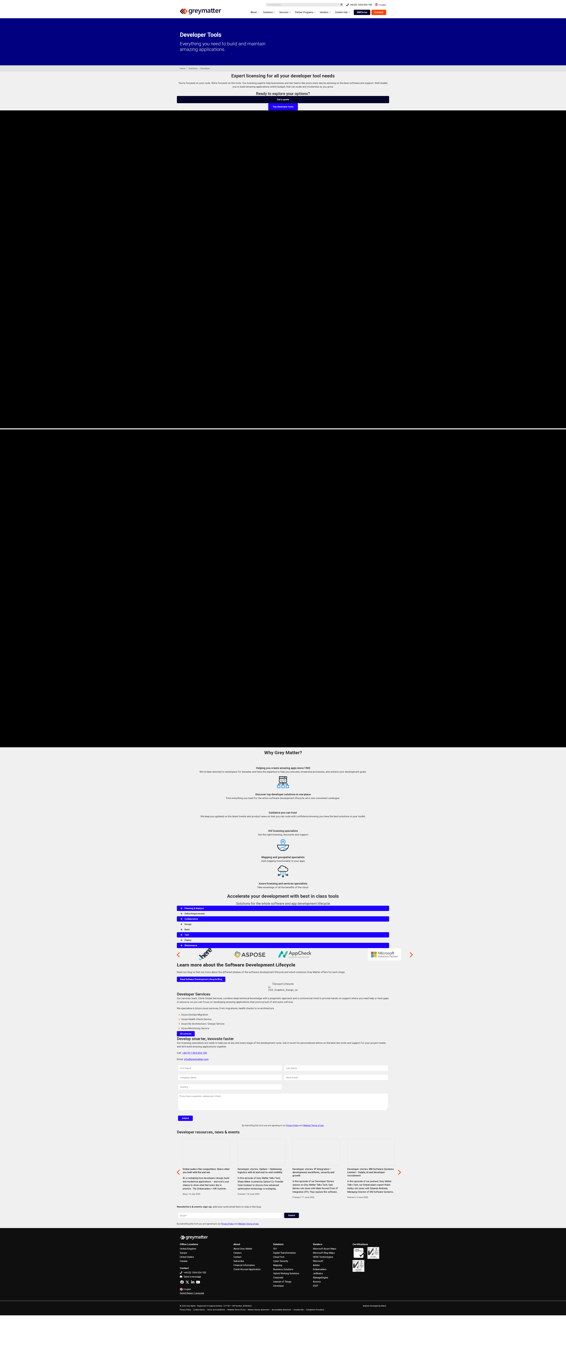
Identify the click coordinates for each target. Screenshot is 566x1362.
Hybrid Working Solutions (286, 1273)
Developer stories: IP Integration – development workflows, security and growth (313, 1172)
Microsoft (318, 1261)
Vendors (324, 12)
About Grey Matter (242, 1248)
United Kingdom (188, 1248)
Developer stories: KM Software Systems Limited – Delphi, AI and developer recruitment (370, 1172)
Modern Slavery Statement (258, 1310)
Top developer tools (283, 106)
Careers (237, 1252)
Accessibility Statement (281, 1310)
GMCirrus (362, 12)
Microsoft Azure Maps (324, 1248)
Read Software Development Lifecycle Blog (201, 979)
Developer (278, 1285)
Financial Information (244, 1265)
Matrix (383, 1306)
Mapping (277, 1265)
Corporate (278, 1277)
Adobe (316, 1265)
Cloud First (278, 1257)
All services (185, 1034)
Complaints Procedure (315, 1310)
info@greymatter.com (196, 1059)
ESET (315, 1285)
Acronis (317, 1281)
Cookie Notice (199, 1310)
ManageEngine (320, 1277)
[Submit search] (341, 4)
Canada (183, 1261)
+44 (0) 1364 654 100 (194, 1052)
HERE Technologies (323, 1257)
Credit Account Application (247, 1269)
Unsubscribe (298, 1310)
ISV (275, 1248)
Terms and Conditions (216, 1310)
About (254, 12)
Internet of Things (282, 1281)
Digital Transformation (284, 1252)
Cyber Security (280, 1261)
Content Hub (341, 12)
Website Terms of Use (313, 1125)
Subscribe (238, 1261)
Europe (183, 1252)
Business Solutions (283, 1269)
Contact (378, 12)
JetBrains (318, 1273)
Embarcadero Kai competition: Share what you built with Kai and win (206, 1171)
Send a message (192, 1276)
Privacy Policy (292, 1125)
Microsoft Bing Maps (324, 1252)
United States (187, 1257)
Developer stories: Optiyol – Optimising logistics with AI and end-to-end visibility (260, 1171)
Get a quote (283, 99)
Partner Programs (304, 12)
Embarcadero (319, 1269)
